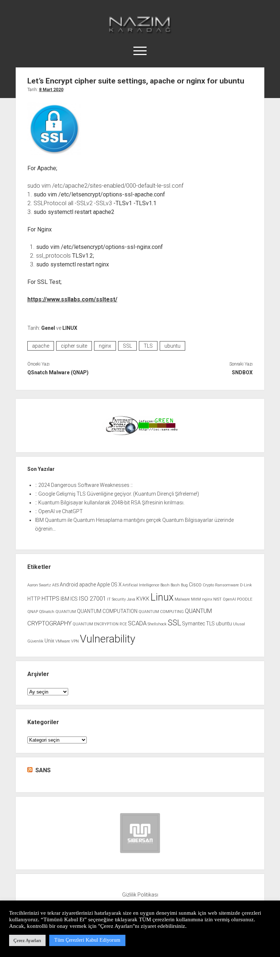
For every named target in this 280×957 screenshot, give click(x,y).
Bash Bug (179, 585)
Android (69, 584)
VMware (62, 641)
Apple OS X (109, 584)
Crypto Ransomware (221, 585)
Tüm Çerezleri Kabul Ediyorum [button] (87, 940)
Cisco (195, 584)
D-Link (246, 585)
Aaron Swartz (39, 585)
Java (131, 599)
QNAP (32, 611)
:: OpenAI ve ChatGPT (59, 511)
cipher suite (74, 346)
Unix (49, 641)
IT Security (116, 599)
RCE (123, 624)
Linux (162, 597)
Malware (182, 599)
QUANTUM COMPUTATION (107, 611)
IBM (65, 599)
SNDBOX (242, 372)
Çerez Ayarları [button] (27, 940)
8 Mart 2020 (51, 89)
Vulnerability (107, 639)
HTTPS (50, 598)
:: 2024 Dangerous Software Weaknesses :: (84, 485)
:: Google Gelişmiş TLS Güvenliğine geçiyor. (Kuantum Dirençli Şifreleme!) (117, 494)
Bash (165, 585)
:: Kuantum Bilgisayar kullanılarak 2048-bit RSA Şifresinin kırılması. (109, 502)
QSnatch (46, 611)
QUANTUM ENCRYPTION (95, 624)
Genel (48, 328)
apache (40, 346)
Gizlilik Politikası (140, 895)
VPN (75, 641)
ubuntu (172, 346)
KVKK (142, 599)
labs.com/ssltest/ (93, 299)
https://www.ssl (48, 299)
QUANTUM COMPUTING (161, 611)
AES (55, 585)
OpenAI (229, 599)
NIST (217, 599)
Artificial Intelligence (140, 585)
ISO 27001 (92, 598)
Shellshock (157, 624)
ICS (74, 599)
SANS (43, 770)
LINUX (69, 328)
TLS (148, 346)
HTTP (33, 599)
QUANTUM (65, 611)
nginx (105, 346)
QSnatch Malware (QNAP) (58, 372)
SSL (127, 346)
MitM (196, 599)
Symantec (193, 623)
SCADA (137, 623)
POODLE (244, 599)
